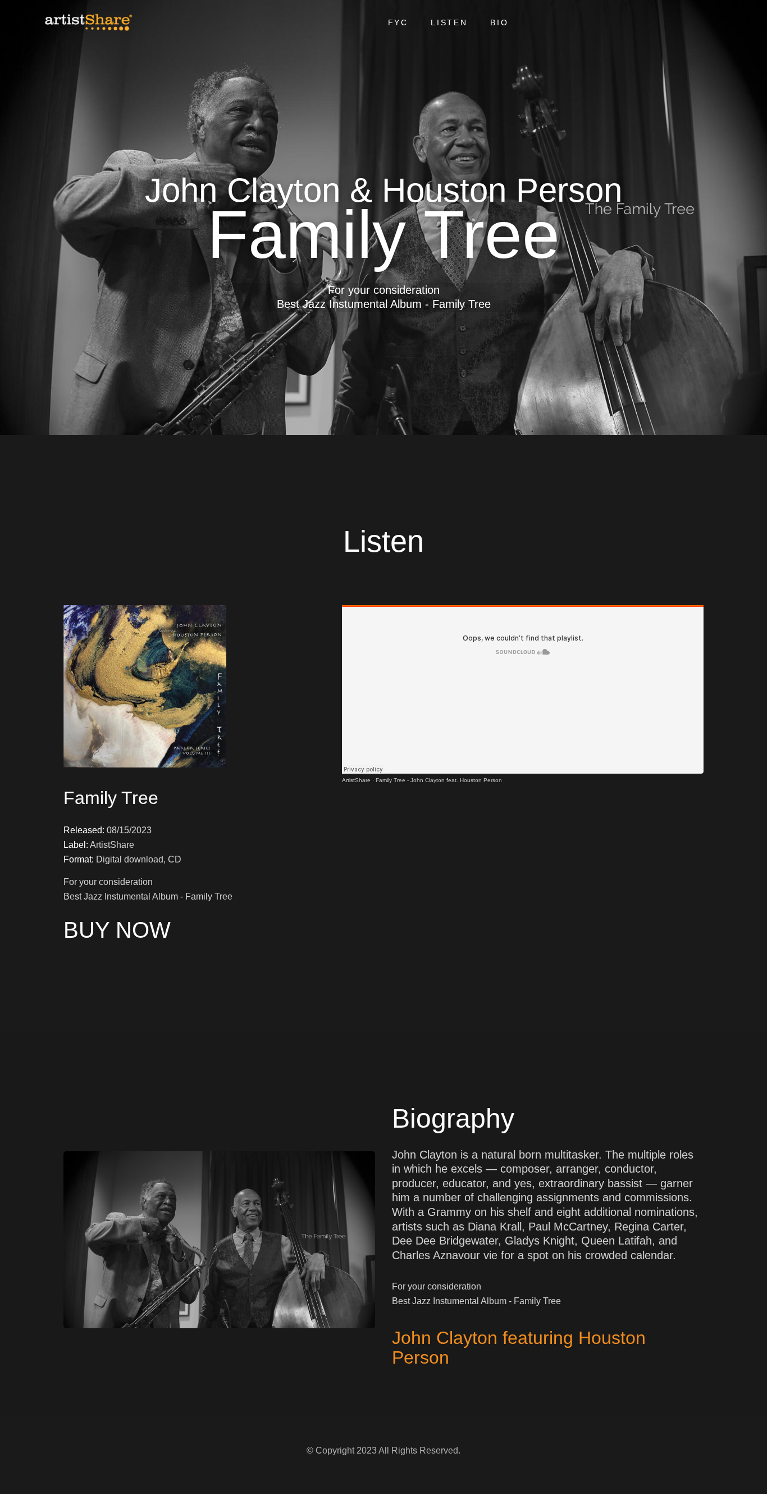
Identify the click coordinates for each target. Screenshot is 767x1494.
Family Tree (110, 798)
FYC (398, 22)
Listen (449, 22)
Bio (499, 22)
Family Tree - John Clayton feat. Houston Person (439, 780)
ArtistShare (356, 780)
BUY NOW (117, 930)
